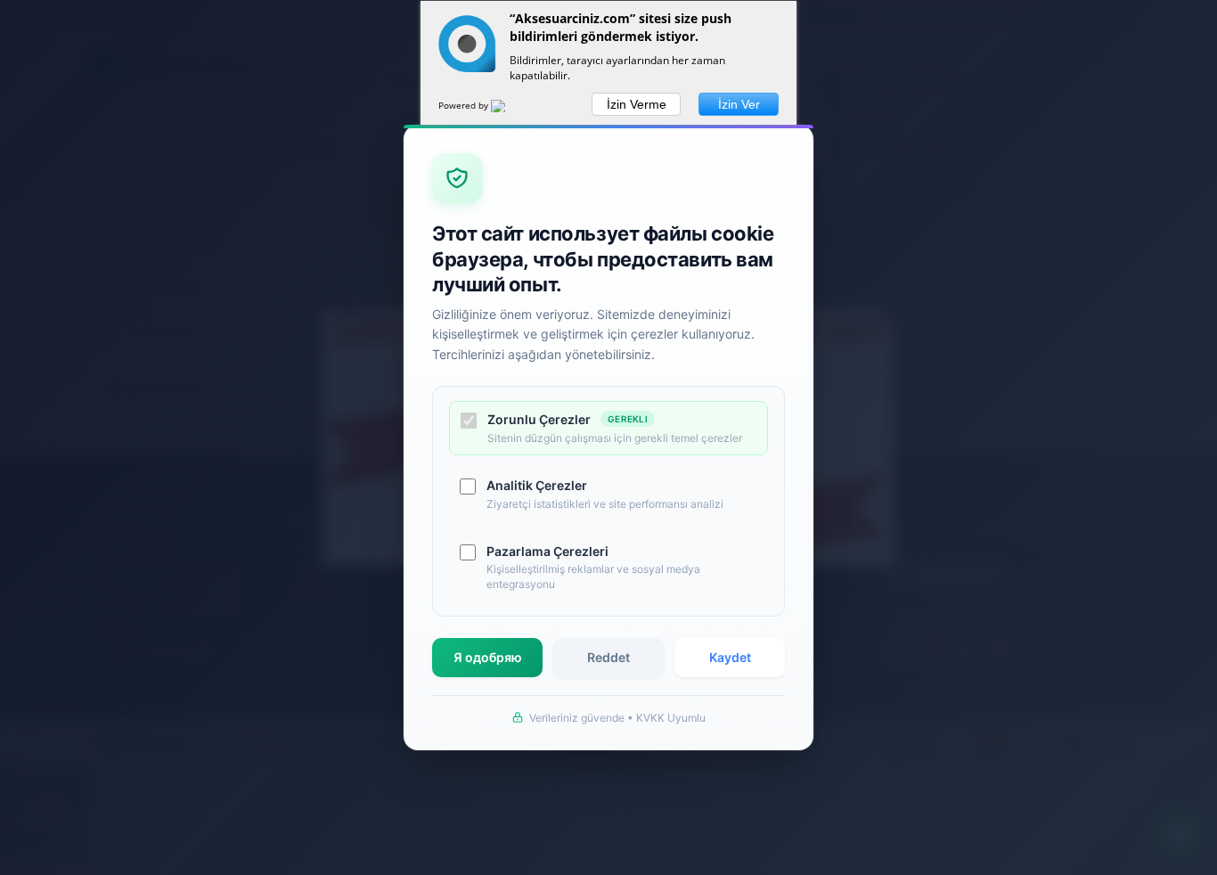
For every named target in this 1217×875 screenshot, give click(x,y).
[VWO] (509, 108)
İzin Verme (636, 104)
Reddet (608, 657)
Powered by (464, 105)
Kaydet (730, 657)
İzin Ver (739, 104)
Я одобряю (487, 657)
